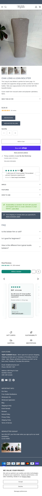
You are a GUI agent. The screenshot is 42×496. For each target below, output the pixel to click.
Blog (3, 403)
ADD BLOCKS (8, 117)
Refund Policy (6, 414)
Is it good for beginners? (11, 238)
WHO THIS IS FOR (7, 99)
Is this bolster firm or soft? (12, 232)
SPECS (4, 184)
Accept (20, 481)
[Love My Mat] (21, 7)
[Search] (6, 7)
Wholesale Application (8, 400)
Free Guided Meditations (9, 394)
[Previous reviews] (4, 173)
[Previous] (4, 279)
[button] (21, 174)
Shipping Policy (6, 420)
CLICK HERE (6, 438)
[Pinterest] (13, 380)
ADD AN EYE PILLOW (11, 123)
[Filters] (34, 271)
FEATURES (5, 190)
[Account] (35, 7)
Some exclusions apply (13, 216)
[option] (21, 38)
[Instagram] (10, 380)
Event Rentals (6, 408)
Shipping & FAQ (6, 405)
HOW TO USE (6, 195)
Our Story (5, 391)
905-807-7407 (10, 367)
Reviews (4, 411)
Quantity (4, 129)
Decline (20, 486)
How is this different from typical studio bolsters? (17, 246)
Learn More (15, 208)
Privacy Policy (26, 476)
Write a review (16, 271)
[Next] (37, 279)
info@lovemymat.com (12, 365)
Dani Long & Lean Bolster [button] (17, 313)
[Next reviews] (37, 173)
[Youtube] (6, 380)
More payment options (21, 152)
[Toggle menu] (2, 7)
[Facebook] (3, 380)
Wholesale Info (6, 397)
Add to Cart (21, 141)
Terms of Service (7, 423)
